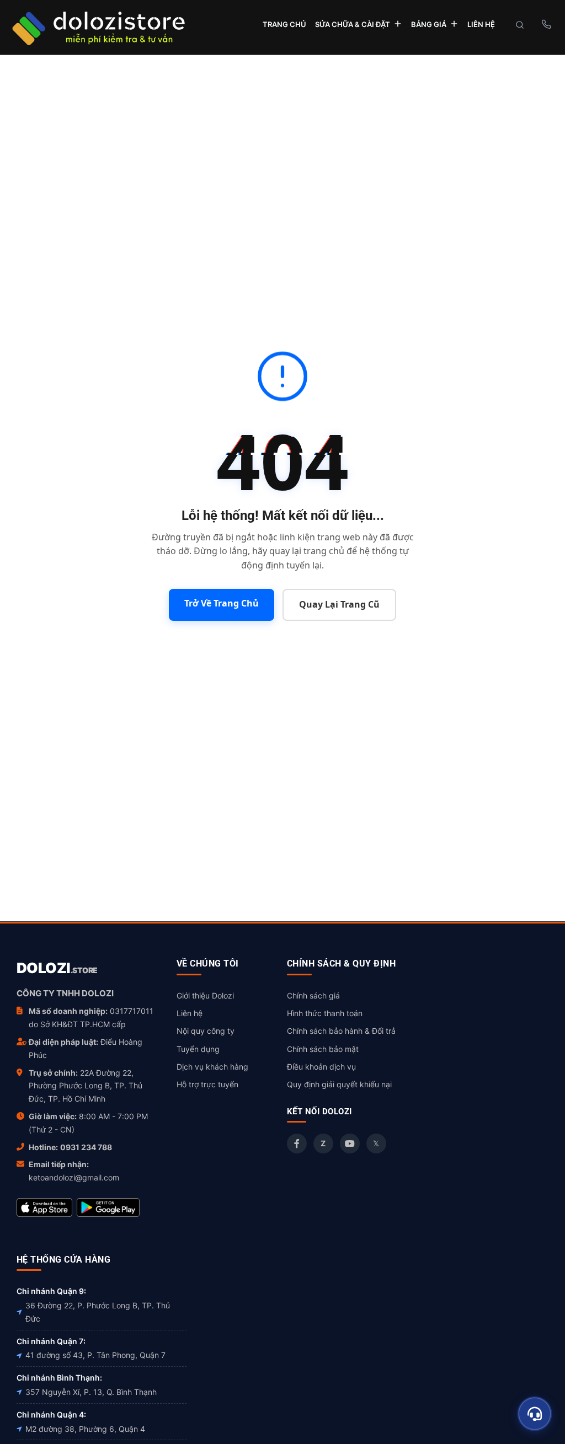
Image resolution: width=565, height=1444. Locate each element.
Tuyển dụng (198, 1049)
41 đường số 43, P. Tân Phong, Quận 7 (95, 1355)
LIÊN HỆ (481, 24)
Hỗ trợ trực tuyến (207, 1084)
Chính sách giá (313, 995)
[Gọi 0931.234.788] (546, 24)
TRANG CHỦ (284, 24)
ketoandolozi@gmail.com (74, 1177)
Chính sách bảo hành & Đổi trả (341, 1030)
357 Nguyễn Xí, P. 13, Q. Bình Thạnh (91, 1392)
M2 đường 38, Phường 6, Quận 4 (85, 1429)
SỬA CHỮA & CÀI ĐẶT (352, 24)
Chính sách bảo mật (323, 1049)
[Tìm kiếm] (520, 25)
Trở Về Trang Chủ (221, 603)
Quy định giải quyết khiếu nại (339, 1084)
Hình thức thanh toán (325, 1013)
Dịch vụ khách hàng (212, 1066)
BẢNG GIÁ (428, 24)
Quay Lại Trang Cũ (339, 604)
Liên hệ (189, 1013)
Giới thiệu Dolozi (205, 995)
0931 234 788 (86, 1147)
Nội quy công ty (205, 1030)
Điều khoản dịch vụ (321, 1066)
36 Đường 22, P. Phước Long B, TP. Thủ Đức (97, 1312)
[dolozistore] (98, 26)
